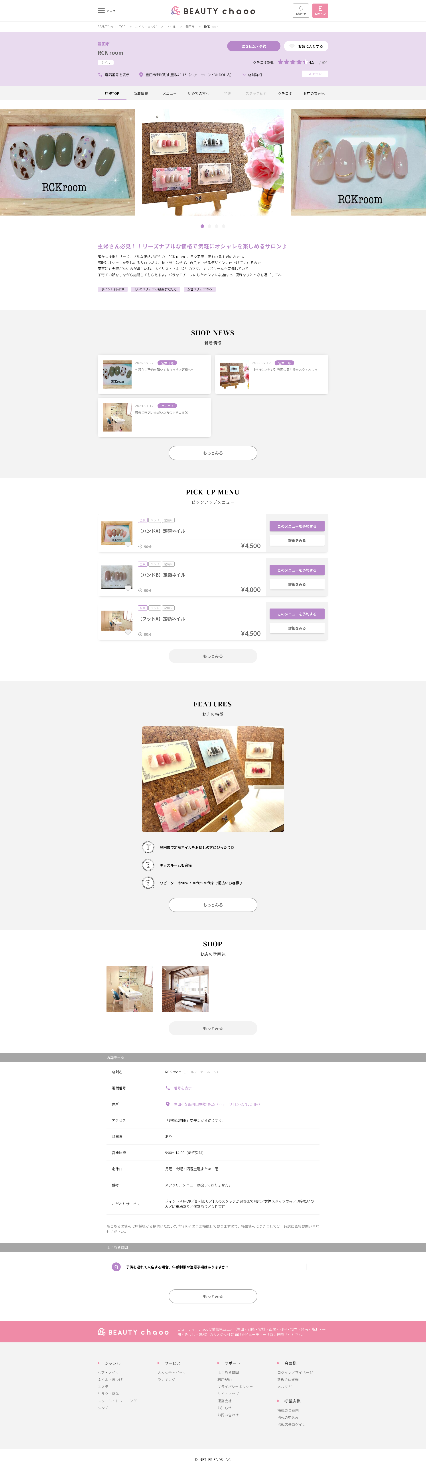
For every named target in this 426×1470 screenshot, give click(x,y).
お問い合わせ (228, 1415)
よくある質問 (228, 1372)
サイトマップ (228, 1393)
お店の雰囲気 (314, 93)
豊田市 (190, 26)
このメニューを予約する (297, 526)
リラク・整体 (108, 1393)
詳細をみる (297, 540)
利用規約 (224, 1379)
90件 (325, 62)
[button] (202, 226)
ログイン (320, 14)
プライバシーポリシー (235, 1386)
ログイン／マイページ (295, 1372)
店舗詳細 (255, 74)
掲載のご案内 (288, 1410)
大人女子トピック (172, 1372)
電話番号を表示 (117, 74)
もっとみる (213, 453)
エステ (103, 1386)
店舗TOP (112, 93)
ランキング (166, 1379)
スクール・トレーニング (117, 1400)
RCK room (110, 52)
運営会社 (224, 1400)
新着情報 (141, 93)
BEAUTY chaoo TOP (112, 26)
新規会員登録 (288, 1379)
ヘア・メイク (108, 1372)
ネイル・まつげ (146, 26)
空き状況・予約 (253, 46)
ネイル (171, 26)
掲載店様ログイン (291, 1424)
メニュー (170, 93)
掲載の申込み (288, 1417)
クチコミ (285, 93)
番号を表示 (183, 1088)
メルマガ (284, 1386)
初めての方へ (198, 93)
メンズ (103, 1407)
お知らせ (301, 14)
